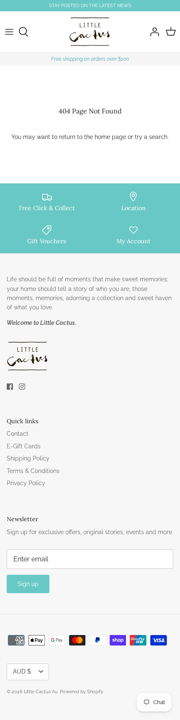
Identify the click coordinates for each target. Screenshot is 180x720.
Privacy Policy (26, 483)
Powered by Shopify (81, 691)
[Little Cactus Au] (90, 31)
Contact (17, 433)
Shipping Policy (28, 458)
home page (110, 137)
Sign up (28, 584)
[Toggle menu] (9, 32)
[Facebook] (10, 386)
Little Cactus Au (41, 691)
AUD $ (22, 671)
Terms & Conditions (33, 471)
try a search (151, 137)
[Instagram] (22, 386)
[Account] (152, 32)
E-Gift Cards (24, 446)
